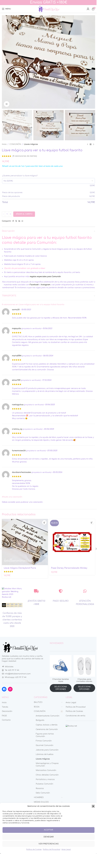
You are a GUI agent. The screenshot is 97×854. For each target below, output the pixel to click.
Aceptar (48, 830)
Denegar (49, 837)
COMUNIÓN (15, 144)
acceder (11, 502)
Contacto (6, 720)
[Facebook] (4, 689)
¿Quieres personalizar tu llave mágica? (20, 176)
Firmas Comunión (44, 741)
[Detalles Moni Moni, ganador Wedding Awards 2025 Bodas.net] (12, 593)
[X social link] (16, 221)
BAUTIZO (38, 702)
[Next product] (93, 144)
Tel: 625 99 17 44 (12, 670)
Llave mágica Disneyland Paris (20, 568)
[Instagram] (10, 689)
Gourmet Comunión (44, 745)
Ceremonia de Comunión (47, 729)
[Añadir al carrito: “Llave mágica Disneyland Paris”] (44, 522)
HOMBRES (39, 797)
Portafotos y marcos (45, 779)
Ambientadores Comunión (47, 716)
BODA (36, 707)
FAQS (4, 716)
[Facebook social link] (13, 221)
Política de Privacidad (51, 849)
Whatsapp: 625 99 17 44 (15, 677)
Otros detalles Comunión (47, 775)
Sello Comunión (43, 793)
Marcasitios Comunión (46, 770)
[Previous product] (87, 144)
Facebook (34, 285)
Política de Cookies (34, 849)
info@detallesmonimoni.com (18, 674)
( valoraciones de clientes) (25, 156)
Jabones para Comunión (47, 750)
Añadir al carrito (24, 214)
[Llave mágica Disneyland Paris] (25, 542)
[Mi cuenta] (88, 8)
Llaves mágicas (31, 144)
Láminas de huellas (44, 754)
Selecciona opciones (60, 688)
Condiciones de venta (75, 716)
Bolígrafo (40, 720)
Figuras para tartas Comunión (45, 735)
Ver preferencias (49, 844)
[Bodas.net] (71, 726)
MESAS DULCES (41, 802)
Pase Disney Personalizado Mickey (69, 568)
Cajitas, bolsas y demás (46, 725)
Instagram (45, 285)
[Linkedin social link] (19, 221)
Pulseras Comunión (44, 784)
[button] (93, 806)
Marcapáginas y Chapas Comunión (47, 764)
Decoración (7, 711)
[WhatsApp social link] (22, 221)
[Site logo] (48, 9)
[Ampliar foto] (6, 104)
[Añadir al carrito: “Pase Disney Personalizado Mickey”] (91, 522)
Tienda (5, 707)
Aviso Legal (66, 849)
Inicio (4, 144)
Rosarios (40, 788)
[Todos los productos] (90, 144)
